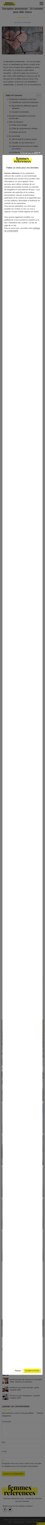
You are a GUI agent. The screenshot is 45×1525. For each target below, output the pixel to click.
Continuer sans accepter (29, 153)
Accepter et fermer (32, 1371)
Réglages (18, 1371)
